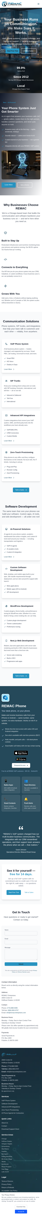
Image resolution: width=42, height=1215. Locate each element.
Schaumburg (5, 1146)
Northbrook (5, 1164)
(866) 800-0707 (13, 1010)
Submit (21, 964)
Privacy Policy (6, 1184)
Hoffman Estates (7, 1141)
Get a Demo (25, 185)
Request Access (19, 765)
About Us (5, 1123)
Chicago (4, 1138)
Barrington (5, 1154)
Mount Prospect (6, 1166)
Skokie (4, 1161)
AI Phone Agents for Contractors (13, 1113)
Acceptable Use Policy (9, 1190)
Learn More (9, 185)
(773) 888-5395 (12, 1008)
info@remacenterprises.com (16, 1012)
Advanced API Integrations (11, 1107)
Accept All (21, 1211)
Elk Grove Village (7, 1159)
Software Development (9, 1104)
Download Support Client (10, 1129)
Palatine (4, 1151)
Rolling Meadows (7, 1156)
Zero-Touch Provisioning (10, 1110)
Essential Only (21, 1206)
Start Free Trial (12, 51)
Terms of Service (22, 972)
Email (6, 938)
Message (7, 947)
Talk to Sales (28, 51)
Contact (4, 1126)
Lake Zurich (5, 1172)
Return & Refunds (8, 1187)
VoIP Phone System (8, 1100)
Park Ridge (5, 1169)
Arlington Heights (7, 1144)
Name (6, 930)
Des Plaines (5, 1149)
